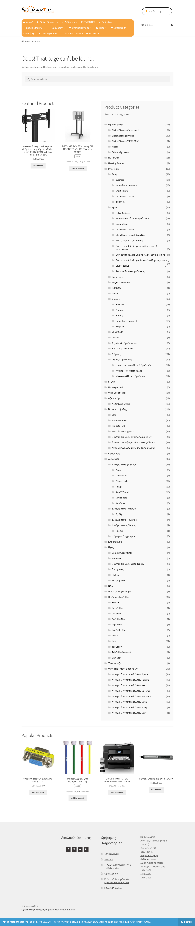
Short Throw (122, 190)
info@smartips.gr (149, 855)
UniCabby (116, 657)
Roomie (119, 530)
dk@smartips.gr (148, 859)
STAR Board (121, 497)
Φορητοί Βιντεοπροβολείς (130, 271)
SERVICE (108, 859)
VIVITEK (116, 337)
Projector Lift (118, 425)
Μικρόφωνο (118, 580)
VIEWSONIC (117, 332)
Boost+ (115, 602)
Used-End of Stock (73, 33)
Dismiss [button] (188, 921)
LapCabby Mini (119, 630)
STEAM (111, 381)
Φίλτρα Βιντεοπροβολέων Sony (129, 712)
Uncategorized (115, 387)
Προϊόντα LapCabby (118, 597)
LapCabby (57, 28)
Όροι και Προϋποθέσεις (34, 909)
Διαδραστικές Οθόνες (124, 464)
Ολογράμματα (120, 152)
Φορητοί (120, 201)
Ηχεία (115, 574)
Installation (121, 223)
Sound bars (117, 558)
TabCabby (117, 646)
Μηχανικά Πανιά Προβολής (131, 376)
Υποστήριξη (29, 33)
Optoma (116, 298)
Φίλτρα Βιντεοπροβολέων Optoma (131, 690)
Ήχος (101, 28)
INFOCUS (116, 287)
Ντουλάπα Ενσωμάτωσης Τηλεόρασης (133, 448)
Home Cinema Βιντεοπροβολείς (132, 218)
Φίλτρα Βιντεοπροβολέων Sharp (129, 707)
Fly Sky (119, 514)
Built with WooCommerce (62, 909)
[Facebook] (68, 849)
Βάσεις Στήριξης (34, 28)
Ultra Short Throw (125, 196)
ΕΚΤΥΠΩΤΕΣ (88, 22)
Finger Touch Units (121, 282)
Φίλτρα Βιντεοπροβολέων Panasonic (132, 696)
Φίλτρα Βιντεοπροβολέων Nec (128, 685)
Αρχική (29, 22)
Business (120, 179)
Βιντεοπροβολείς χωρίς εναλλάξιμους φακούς (142, 260)
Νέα (110, 585)
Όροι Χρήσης (111, 873)
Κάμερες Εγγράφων (123, 536)
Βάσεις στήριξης (117, 409)
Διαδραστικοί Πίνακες (124, 519)
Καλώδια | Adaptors (122, 348)
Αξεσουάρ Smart (121, 403)
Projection (107, 22)
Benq (114, 174)
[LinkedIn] (86, 849)
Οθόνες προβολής (122, 359)
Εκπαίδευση (120, 28)
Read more (38, 165)
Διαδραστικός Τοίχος (124, 525)
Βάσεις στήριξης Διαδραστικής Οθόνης (133, 442)
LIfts (114, 414)
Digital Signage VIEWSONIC (125, 141)
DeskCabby (117, 608)
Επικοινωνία (111, 853)
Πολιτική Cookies (113, 887)
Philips (119, 486)
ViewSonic (120, 503)
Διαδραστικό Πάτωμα (124, 508)
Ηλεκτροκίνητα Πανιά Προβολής (133, 365)
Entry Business (123, 212)
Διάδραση (70, 22)
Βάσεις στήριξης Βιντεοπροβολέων (131, 437)
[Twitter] (80, 849)
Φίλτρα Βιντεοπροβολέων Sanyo (129, 701)
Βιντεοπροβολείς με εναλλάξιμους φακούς (140, 254)
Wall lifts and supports (123, 431)
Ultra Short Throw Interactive (130, 234)
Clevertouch (121, 481)
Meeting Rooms (50, 33)
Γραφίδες (114, 453)
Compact (120, 310)
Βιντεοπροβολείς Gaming (129, 240)
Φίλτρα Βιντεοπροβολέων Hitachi (130, 679)
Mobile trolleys (119, 420)
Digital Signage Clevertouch (125, 130)
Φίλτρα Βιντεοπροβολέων (122, 668)
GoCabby (116, 613)
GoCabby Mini (118, 619)
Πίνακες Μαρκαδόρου (120, 591)
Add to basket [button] (78, 168)
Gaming (119, 315)
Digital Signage (47, 22)
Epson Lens (117, 276)
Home (27, 41)
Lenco (115, 293)
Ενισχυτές (118, 569)
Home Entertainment (126, 185)
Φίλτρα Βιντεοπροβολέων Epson (130, 674)
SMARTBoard (122, 492)
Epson (115, 207)
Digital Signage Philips (123, 135)
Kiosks (115, 146)
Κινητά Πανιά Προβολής (129, 370)
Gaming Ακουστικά (122, 552)
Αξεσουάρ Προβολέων (124, 343)
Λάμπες (116, 354)
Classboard (121, 475)
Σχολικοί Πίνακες (80, 28)
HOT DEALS (92, 33)
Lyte (114, 641)
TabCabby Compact (121, 652)
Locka (115, 635)
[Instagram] (74, 849)
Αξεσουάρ (114, 398)
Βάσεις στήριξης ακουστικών (128, 563)
